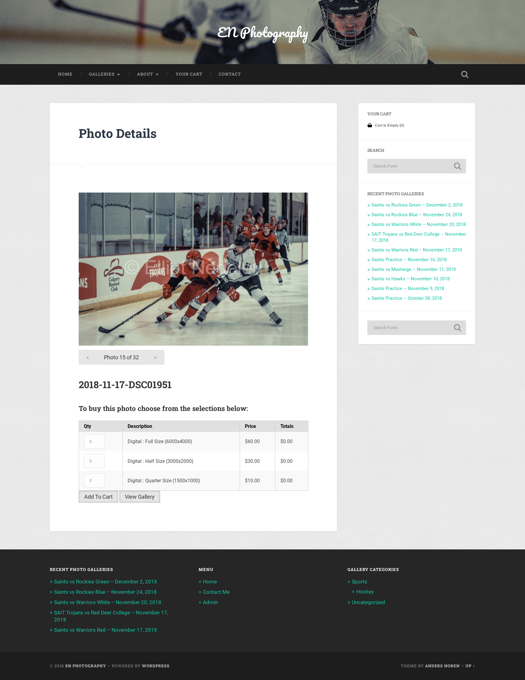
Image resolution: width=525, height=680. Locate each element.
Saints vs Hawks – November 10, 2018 (411, 279)
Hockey (365, 592)
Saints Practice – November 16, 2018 (409, 259)
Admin (210, 602)
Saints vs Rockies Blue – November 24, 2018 (417, 214)
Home (65, 74)
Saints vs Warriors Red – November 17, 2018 (417, 250)
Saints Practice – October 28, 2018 (407, 298)
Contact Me (216, 592)
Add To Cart (98, 497)
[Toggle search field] (465, 74)
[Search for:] (416, 166)
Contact (230, 74)
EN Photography (262, 32)
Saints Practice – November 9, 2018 (408, 288)
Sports (359, 582)
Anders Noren (442, 665)
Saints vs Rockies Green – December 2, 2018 (417, 205)
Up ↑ (470, 665)
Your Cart (189, 74)
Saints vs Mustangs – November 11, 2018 (414, 269)
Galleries (102, 74)
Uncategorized (368, 602)
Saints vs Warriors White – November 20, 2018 (419, 224)
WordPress (156, 665)
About (145, 74)
